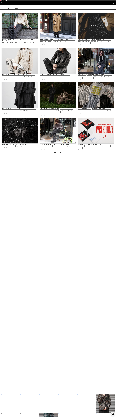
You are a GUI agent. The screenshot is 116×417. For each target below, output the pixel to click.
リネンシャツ (32, 76)
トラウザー (31, 42)
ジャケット (71, 110)
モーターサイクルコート (95, 43)
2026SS (79, 110)
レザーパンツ (49, 78)
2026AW (3, 42)
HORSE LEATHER (87, 43)
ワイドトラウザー (5, 44)
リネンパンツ (4, 78)
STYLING (26, 42)
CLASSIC (54, 41)
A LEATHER (46, 76)
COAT (58, 41)
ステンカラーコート (43, 112)
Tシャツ (93, 110)
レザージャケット (43, 78)
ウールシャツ (95, 76)
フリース (84, 78)
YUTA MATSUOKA (15, 76)
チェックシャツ (59, 146)
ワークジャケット (90, 78)
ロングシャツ (4, 112)
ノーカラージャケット (28, 110)
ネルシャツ (80, 78)
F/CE (45, 146)
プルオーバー (21, 76)
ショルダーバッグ (103, 41)
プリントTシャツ (104, 146)
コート (61, 41)
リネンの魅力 (27, 76)
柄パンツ (9, 78)
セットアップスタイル (107, 76)
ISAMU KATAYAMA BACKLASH (54, 76)
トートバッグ (80, 43)
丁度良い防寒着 (42, 43)
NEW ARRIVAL (21, 42)
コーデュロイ (62, 110)
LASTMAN (84, 76)
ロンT (109, 146)
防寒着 (48, 43)
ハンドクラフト (108, 110)
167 (61, 152)
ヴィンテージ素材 (71, 41)
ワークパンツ (11, 44)
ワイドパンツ (17, 112)
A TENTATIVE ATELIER (10, 42)
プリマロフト (66, 146)
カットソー (97, 110)
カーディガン (101, 76)
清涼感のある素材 (81, 112)
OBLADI (89, 110)
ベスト (34, 110)
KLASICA (16, 42)
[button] (10, 403)
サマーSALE (103, 110)
